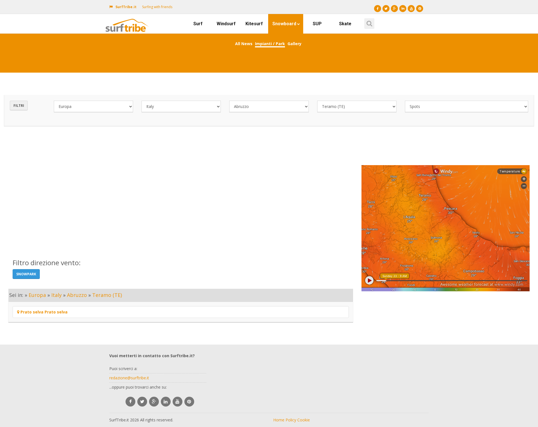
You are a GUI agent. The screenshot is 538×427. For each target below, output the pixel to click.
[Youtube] (411, 8)
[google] (154, 402)
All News (243, 43)
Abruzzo (77, 295)
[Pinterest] (419, 8)
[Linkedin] (402, 8)
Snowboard (284, 23)
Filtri (18, 105)
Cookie (303, 420)
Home (278, 420)
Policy (291, 420)
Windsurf (226, 23)
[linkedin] (166, 402)
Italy (56, 295)
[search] (368, 21)
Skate (345, 23)
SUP (317, 23)
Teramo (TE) (107, 295)
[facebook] (130, 402)
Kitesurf (254, 23)
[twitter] (142, 402)
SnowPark (26, 274)
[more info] (128, 21)
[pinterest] (189, 402)
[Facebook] (377, 8)
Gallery (294, 43)
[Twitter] (385, 8)
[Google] (394, 8)
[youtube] (177, 402)
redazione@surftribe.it (129, 377)
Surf (198, 23)
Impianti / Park (270, 43)
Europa (37, 295)
